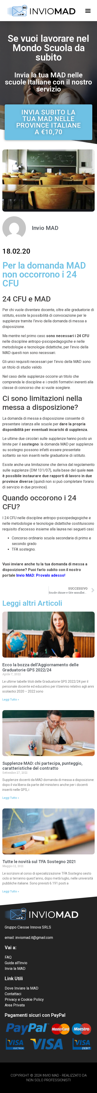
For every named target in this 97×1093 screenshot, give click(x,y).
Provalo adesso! (50, 575)
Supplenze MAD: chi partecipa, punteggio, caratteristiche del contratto (42, 766)
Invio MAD (25, 575)
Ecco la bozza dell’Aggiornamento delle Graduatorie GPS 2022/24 (40, 667)
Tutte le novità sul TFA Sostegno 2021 (39, 861)
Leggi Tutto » (10, 699)
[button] (87, 10)
